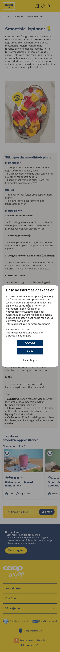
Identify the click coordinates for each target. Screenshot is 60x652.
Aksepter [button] (30, 342)
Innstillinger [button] (30, 360)
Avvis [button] (30, 351)
